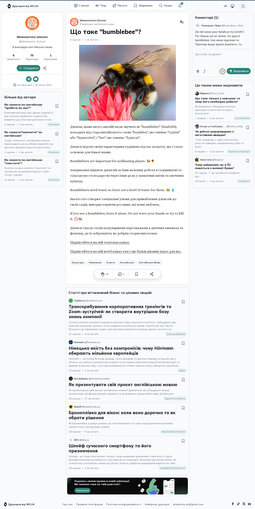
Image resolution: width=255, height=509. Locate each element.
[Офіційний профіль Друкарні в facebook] (233, 504)
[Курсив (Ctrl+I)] (204, 71)
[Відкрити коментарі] (120, 274)
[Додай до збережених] (57, 106)
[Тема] (232, 6)
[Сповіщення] (180, 5)
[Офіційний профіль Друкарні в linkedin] (249, 504)
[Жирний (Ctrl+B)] (198, 71)
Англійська (127, 262)
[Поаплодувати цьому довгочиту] (103, 274)
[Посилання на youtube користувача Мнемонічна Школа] (36, 79)
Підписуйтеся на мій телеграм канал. (100, 242)
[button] (180, 5)
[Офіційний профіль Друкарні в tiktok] (238, 504)
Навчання (95, 262)
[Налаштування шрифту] (182, 22)
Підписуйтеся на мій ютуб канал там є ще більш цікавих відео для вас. (126, 251)
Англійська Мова (149, 262)
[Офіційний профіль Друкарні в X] (244, 504)
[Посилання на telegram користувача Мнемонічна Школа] (29, 79)
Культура (78, 262)
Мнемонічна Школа (32, 37)
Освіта (110, 262)
